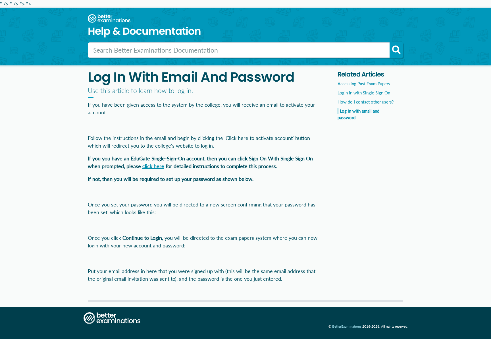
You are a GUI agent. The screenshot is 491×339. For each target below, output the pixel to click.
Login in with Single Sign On (364, 93)
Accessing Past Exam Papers (364, 83)
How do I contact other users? (366, 102)
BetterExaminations (346, 326)
